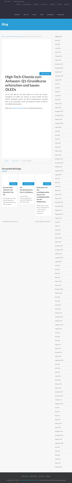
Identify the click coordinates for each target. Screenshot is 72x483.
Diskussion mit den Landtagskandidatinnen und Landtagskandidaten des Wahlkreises (43, 194)
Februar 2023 (58, 194)
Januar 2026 (58, 60)
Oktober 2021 (58, 253)
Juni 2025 (57, 88)
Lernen (34, 14)
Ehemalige (52, 4)
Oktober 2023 (58, 167)
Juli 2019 (57, 332)
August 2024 (58, 127)
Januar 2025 (58, 107)
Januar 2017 (58, 427)
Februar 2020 (58, 313)
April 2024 (58, 143)
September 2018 (59, 360)
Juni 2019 (57, 336)
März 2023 (57, 190)
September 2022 (59, 214)
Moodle (18, 4)
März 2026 (57, 52)
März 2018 (57, 380)
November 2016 (59, 435)
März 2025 (57, 99)
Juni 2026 (57, 40)
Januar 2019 (58, 356)
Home (3, 36)
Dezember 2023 (59, 159)
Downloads (50, 14)
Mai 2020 (57, 301)
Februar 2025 (58, 103)
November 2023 (59, 163)
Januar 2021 (58, 285)
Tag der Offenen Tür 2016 (42, 221)
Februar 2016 (58, 467)
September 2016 (59, 443)
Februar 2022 (58, 238)
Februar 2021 (58, 281)
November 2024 (59, 115)
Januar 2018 (58, 388)
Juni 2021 (57, 269)
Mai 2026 (57, 44)
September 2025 (59, 76)
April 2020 (58, 305)
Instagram (66, 4)
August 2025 (58, 80)
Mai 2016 (57, 455)
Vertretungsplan (27, 4)
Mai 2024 (57, 139)
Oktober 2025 (58, 72)
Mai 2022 (57, 226)
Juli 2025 (57, 84)
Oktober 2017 (58, 400)
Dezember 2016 (59, 431)
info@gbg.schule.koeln (18, 1)
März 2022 (57, 234)
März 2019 (57, 348)
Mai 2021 (57, 273)
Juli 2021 (57, 265)
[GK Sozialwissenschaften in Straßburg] (26, 179)
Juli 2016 (57, 447)
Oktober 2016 (58, 439)
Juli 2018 (57, 364)
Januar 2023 (58, 198)
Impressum (25, 476)
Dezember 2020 (59, 289)
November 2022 (59, 206)
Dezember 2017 (59, 392)
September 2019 (59, 325)
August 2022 (58, 218)
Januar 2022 (58, 242)
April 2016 (58, 459)
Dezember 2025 (59, 64)
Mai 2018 (57, 372)
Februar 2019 (58, 352)
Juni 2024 (57, 135)
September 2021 (59, 257)
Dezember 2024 (59, 111)
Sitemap (48, 476)
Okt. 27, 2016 (15, 161)
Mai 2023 (57, 182)
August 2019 (58, 328)
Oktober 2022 (58, 210)
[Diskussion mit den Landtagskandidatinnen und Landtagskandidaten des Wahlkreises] (43, 179)
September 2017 (59, 404)
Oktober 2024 (58, 119)
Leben (42, 14)
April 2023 (58, 186)
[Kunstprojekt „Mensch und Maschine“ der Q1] (9, 179)
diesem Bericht (18, 108)
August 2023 (58, 174)
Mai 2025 (57, 92)
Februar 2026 (58, 56)
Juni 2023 (57, 178)
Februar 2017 (58, 423)
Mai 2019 (57, 340)
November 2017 (59, 396)
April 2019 (58, 344)
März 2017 (57, 419)
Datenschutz (33, 476)
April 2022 (58, 230)
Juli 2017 (57, 407)
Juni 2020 (57, 297)
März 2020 (57, 309)
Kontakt (60, 4)
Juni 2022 (57, 222)
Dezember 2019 (59, 317)
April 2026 (58, 48)
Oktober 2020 (58, 293)
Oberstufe (22, 36)
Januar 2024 (58, 155)
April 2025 (58, 95)
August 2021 (58, 261)
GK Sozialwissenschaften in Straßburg (26, 189)
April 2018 (58, 376)
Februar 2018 (58, 384)
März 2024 (57, 147)
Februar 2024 (58, 151)
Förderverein (44, 4)
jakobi (6, 161)
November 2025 (59, 68)
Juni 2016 (57, 451)
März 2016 (57, 463)
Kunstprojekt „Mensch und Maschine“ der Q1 (8, 191)
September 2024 (59, 123)
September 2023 (59, 171)
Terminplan (36, 4)
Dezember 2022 (59, 202)
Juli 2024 (57, 131)
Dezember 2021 (59, 246)
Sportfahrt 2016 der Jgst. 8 (10, 221)
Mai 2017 (57, 415)
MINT (14, 36)
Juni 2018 (57, 368)
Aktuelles (17, 14)
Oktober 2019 (58, 321)
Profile (11, 36)
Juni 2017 (57, 411)
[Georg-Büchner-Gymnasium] (35, 9)
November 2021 (59, 249)
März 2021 (57, 277)
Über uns (26, 14)
